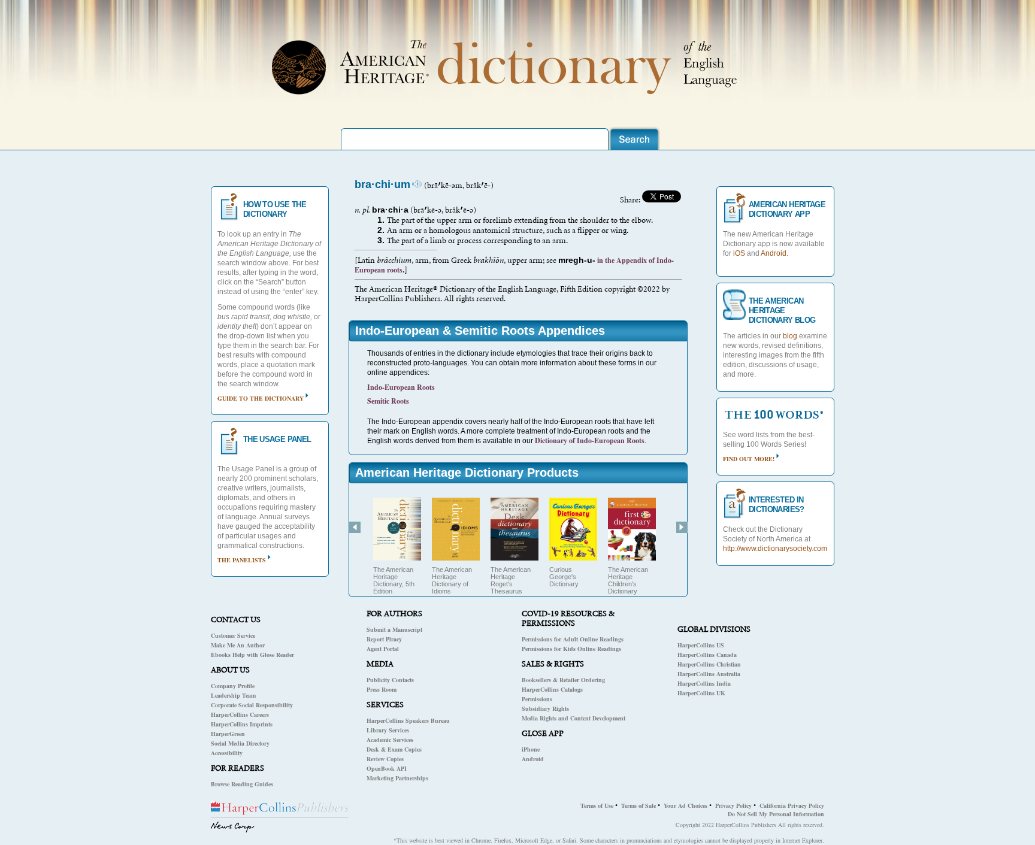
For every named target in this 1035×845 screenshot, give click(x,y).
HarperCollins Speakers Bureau (408, 720)
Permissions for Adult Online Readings (573, 639)
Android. (774, 253)
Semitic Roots (388, 401)
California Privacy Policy (791, 805)
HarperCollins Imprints (242, 724)
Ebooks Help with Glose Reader (252, 654)
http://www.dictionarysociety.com (775, 548)
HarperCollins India (704, 683)
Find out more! (748, 459)
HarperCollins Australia (708, 674)
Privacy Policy (733, 805)
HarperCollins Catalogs (552, 689)
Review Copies (385, 759)
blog (790, 336)
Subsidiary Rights (545, 708)
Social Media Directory (240, 743)
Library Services (388, 730)
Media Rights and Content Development (573, 718)
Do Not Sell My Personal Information (776, 814)
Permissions (537, 699)
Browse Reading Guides (242, 784)
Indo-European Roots (401, 387)
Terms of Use (596, 805)
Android (533, 759)
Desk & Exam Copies (394, 749)
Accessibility (227, 753)
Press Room (382, 689)
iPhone (531, 749)
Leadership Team (233, 695)
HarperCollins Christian (709, 664)
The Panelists (241, 560)
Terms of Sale (638, 805)
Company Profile (233, 686)
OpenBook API (387, 768)
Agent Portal (383, 648)
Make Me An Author (238, 645)
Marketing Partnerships (397, 778)
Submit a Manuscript (394, 629)
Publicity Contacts (390, 680)
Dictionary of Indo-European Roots (589, 440)
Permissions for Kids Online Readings (571, 648)
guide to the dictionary (260, 398)
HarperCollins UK (701, 693)
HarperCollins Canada (707, 654)
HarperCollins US (700, 645)
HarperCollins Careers (240, 714)
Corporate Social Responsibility (252, 705)
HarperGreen (228, 733)
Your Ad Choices (685, 805)
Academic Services (390, 739)
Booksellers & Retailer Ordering (563, 680)
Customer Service (233, 635)
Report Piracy (384, 639)
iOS (739, 253)
